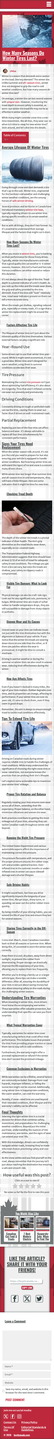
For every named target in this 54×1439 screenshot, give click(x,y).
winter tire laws (34, 209)
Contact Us (10, 1422)
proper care (13, 102)
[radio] (15, 1186)
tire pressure (34, 382)
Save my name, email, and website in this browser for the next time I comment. (27, 1391)
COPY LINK (27, 1287)
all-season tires (31, 82)
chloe (13, 71)
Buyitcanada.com (22, 1435)
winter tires (28, 253)
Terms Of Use (9, 1428)
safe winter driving (22, 200)
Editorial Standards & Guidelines (33, 1428)
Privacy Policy (29, 1422)
